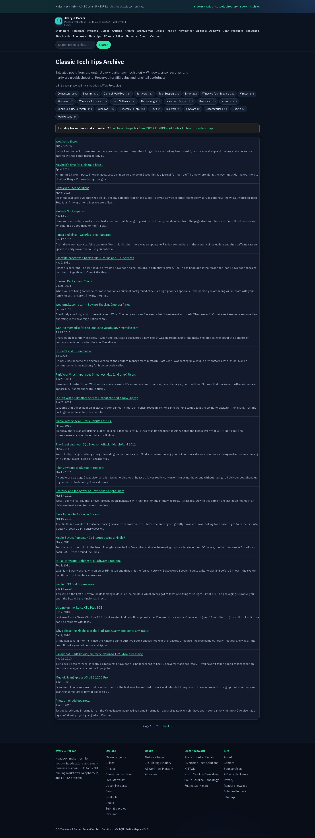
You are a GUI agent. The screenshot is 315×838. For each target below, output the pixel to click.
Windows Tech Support (218, 93)
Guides (105, 31)
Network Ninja (154, 757)
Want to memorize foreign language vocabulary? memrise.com (97, 328)
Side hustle (62, 36)
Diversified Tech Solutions (72, 188)
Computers (67, 93)
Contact (155, 36)
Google (239, 109)
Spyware (193, 109)
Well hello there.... (67, 141)
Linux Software (124, 101)
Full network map (196, 785)
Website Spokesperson (71, 211)
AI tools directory (226, 6)
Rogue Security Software (75, 109)
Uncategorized (216, 109)
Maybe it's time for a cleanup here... (79, 165)
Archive (255, 6)
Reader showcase (235, 785)
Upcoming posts (116, 785)
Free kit (171, 31)
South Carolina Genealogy (201, 780)
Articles (117, 31)
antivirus (229, 101)
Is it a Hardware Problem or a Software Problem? (88, 561)
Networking (150, 101)
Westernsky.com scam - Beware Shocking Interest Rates (93, 304)
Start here (62, 31)
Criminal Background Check (74, 281)
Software (145, 93)
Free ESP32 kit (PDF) (153, 128)
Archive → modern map (197, 128)
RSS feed (111, 814)
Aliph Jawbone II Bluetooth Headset (80, 468)
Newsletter (186, 31)
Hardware (207, 101)
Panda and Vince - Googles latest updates (83, 235)
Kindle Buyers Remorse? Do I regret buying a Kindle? (90, 537)
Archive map (145, 31)
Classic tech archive (119, 774)
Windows (66, 101)
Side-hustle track (235, 791)
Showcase (252, 31)
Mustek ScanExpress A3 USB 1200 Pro (82, 677)
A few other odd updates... (73, 700)
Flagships (95, 36)
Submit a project (116, 808)
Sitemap (229, 797)
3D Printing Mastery (158, 763)
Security (90, 93)
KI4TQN (189, 768)
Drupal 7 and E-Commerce (73, 351)
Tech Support (169, 93)
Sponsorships (233, 768)
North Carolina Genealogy (201, 774)
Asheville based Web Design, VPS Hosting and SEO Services (95, 258)
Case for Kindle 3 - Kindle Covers (77, 514)
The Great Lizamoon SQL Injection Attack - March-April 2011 (96, 444)
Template (78, 31)
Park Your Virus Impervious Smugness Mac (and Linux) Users (96, 374)
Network (131, 36)
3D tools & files (114, 36)
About (144, 36)
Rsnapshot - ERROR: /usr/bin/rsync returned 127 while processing (99, 654)
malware (173, 109)
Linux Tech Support (179, 101)
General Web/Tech (117, 93)
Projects (92, 31)
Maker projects (116, 757)
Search (103, 45)
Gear (225, 31)
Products (237, 31)
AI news (214, 31)
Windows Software (93, 101)
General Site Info (132, 109)
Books (244, 6)
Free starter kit (115, 780)
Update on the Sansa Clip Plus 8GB (79, 607)
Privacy (228, 780)
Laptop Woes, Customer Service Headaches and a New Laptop (97, 398)
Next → (168, 726)
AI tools (201, 31)
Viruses (247, 93)
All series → (153, 774)
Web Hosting (67, 116)
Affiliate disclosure (236, 774)
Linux (191, 93)
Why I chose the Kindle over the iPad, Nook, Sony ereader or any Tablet (102, 631)
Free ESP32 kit (203, 6)
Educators (79, 36)
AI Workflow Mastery (159, 768)
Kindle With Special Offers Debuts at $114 (84, 421)
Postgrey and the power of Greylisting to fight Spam (90, 491)
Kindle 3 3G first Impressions (75, 584)
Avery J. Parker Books (199, 757)
